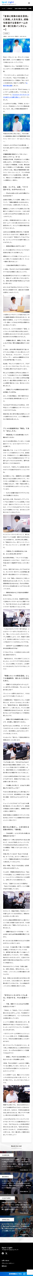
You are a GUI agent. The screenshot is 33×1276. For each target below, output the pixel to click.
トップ (3, 8)
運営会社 (4, 1266)
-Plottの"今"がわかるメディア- (10, 1249)
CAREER (9, 8)
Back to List (16, 1146)
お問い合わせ (5, 1260)
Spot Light (7, 1248)
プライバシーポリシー (8, 1263)
